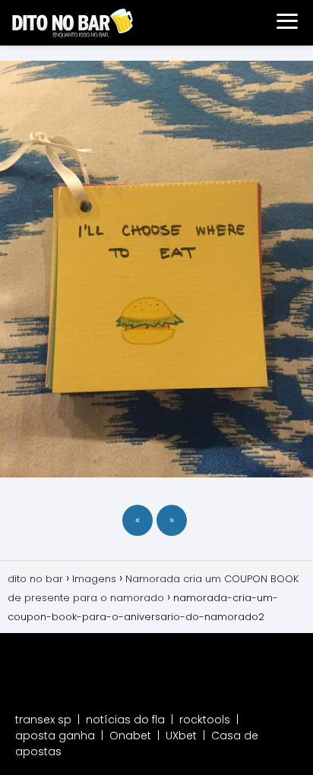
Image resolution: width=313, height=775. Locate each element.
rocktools (204, 719)
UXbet (181, 735)
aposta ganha (55, 735)
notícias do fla (125, 719)
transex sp (43, 719)
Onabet (130, 735)
